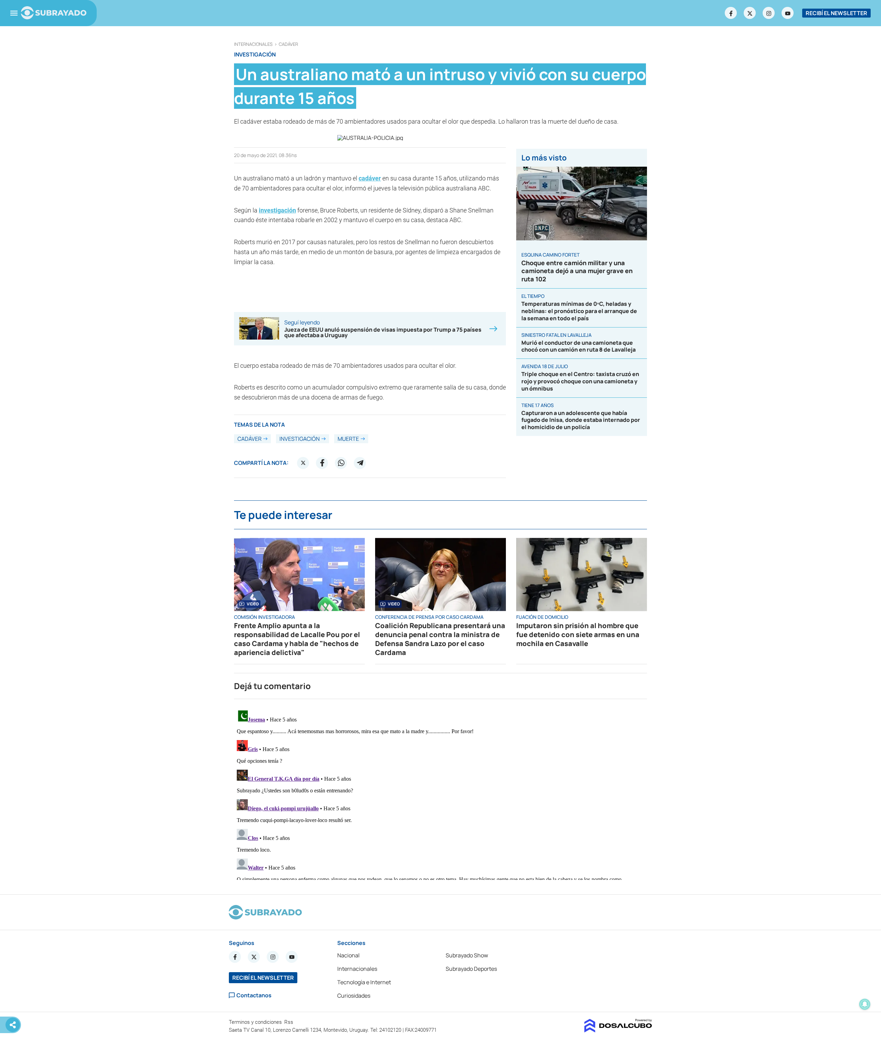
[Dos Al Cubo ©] (618, 1030)
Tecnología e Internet (364, 982)
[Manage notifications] (864, 1004)
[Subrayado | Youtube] (787, 13)
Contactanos (254, 995)
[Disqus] (440, 794)
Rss (289, 1022)
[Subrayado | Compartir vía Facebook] (322, 463)
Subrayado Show (467, 955)
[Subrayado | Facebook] (731, 13)
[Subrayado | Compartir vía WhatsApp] (341, 463)
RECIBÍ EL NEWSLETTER (836, 13)
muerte (348, 438)
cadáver (288, 44)
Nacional (348, 955)
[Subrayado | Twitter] (750, 13)
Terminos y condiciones (256, 1022)
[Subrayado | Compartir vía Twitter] (303, 463)
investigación (277, 210)
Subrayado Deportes (471, 969)
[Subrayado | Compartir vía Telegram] (360, 463)
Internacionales (253, 44)
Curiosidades (353, 995)
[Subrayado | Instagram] (769, 13)
